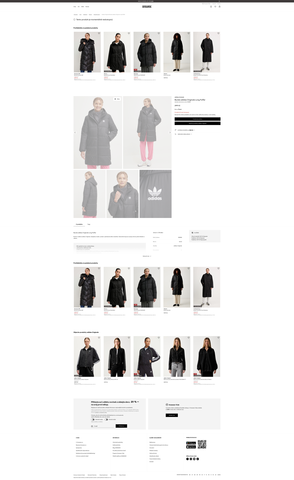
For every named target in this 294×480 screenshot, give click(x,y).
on (78, 6)
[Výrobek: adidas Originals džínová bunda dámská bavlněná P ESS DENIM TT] (176, 356)
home (87, 6)
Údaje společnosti (104, 475)
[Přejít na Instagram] (191, 459)
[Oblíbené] (215, 6)
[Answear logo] (147, 6)
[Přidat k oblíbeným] (99, 33)
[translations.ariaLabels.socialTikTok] (197, 459)
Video (118, 99)
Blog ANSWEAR (116, 447)
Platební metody (154, 450)
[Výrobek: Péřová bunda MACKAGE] (147, 52)
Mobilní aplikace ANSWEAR (119, 456)
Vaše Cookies (113, 475)
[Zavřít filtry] (219, 1)
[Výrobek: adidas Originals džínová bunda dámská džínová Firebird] (206, 356)
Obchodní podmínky (118, 442)
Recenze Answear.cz (81, 445)
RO (209, 474)
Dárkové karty (153, 453)
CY (192, 474)
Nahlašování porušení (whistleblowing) (85, 453)
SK (213, 474)
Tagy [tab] (88, 224)
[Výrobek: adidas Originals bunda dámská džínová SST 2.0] (117, 356)
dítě (82, 6)
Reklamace (152, 442)
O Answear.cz (79, 442)
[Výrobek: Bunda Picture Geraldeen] (117, 52)
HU (202, 474)
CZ (194, 474)
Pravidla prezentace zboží (119, 450)
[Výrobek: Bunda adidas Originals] (147, 356)
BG (189, 474)
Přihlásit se (121, 426)
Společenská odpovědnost (82, 450)
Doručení (152, 447)
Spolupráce (79, 447)
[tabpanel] (147, 242)
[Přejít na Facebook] (187, 459)
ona (75, 6)
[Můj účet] (211, 6)
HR (199, 474)
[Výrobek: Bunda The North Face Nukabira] (206, 52)
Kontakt (152, 461)
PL (206, 474)
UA (215, 474)
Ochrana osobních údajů (82, 456)
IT (204, 474)
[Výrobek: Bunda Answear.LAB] (87, 52)
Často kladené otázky (155, 459)
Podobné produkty (197, 119)
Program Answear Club (118, 453)
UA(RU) (219, 474)
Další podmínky (116, 445)
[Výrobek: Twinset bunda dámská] (176, 52)
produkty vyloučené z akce (101, 412)
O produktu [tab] (79, 224)
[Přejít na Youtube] (194, 459)
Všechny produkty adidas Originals (197, 123)
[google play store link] (191, 443)
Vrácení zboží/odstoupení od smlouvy (159, 445)
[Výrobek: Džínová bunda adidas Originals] (87, 356)
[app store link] (191, 446)
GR (197, 474)
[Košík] (220, 6)
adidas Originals (179, 97)
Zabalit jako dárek (154, 456)
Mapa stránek (122, 475)
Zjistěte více (172, 415)
